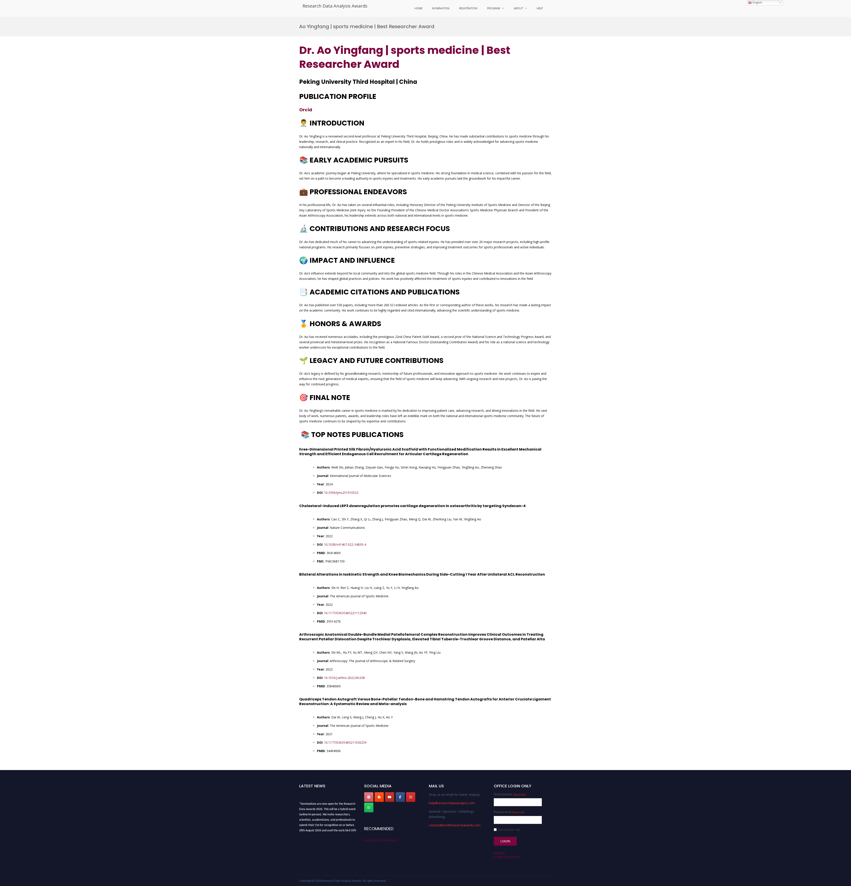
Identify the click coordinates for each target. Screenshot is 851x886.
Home (418, 8)
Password (509, 812)
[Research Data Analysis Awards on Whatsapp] (368, 807)
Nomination (440, 8)
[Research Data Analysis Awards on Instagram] (410, 797)
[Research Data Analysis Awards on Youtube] (389, 797)
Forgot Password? (507, 857)
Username (510, 794)
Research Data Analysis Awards (335, 6)
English (757, 2)
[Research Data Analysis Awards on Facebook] (400, 797)
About (518, 8)
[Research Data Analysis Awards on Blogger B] (379, 797)
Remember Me (509, 829)
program (493, 8)
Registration (468, 8)
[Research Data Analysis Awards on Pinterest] (368, 797)
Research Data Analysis (381, 840)
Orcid (305, 110)
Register (500, 853)
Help (540, 8)
